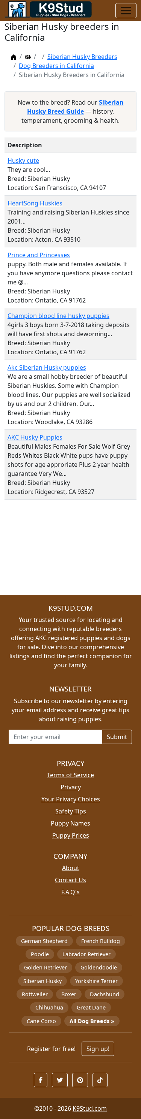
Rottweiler (35, 994)
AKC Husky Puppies (35, 437)
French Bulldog (100, 941)
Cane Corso (41, 1021)
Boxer (68, 994)
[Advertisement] (70, 550)
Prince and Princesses (39, 255)
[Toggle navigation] (125, 10)
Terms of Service (70, 775)
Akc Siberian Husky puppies (47, 367)
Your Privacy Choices (70, 799)
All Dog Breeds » (92, 1021)
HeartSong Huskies (35, 203)
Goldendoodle (98, 967)
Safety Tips (70, 811)
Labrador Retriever (86, 954)
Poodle (40, 954)
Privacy (71, 787)
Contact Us (70, 880)
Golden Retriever (45, 967)
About (70, 868)
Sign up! (97, 1049)
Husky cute (23, 160)
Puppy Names (70, 823)
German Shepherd (44, 941)
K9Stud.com (90, 1108)
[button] (40, 1080)
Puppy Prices (70, 835)
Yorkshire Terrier (96, 981)
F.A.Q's (70, 892)
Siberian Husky (42, 981)
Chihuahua (49, 1007)
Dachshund (104, 994)
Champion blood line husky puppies (58, 316)
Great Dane (91, 1007)
